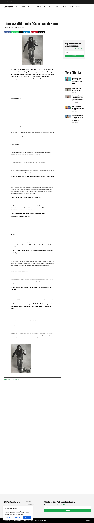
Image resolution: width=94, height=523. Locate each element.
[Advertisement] (29, 16)
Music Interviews (14, 380)
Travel (71, 6)
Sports (77, 6)
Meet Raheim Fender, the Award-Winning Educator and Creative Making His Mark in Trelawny (77, 98)
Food (50, 6)
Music (64, 6)
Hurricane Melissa (25, 6)
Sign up (74, 56)
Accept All (27, 517)
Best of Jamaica (37, 6)
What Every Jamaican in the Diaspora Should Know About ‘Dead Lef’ (78, 108)
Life (45, 6)
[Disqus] (45, 439)
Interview (6, 380)
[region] (18, 513)
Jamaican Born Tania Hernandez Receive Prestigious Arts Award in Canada (77, 80)
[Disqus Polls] (45, 402)
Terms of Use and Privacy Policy (60, 504)
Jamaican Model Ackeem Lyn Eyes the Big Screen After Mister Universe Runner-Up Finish (77, 118)
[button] (88, 6)
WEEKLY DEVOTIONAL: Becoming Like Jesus (77, 89)
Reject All (18, 517)
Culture (57, 6)
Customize (9, 517)
